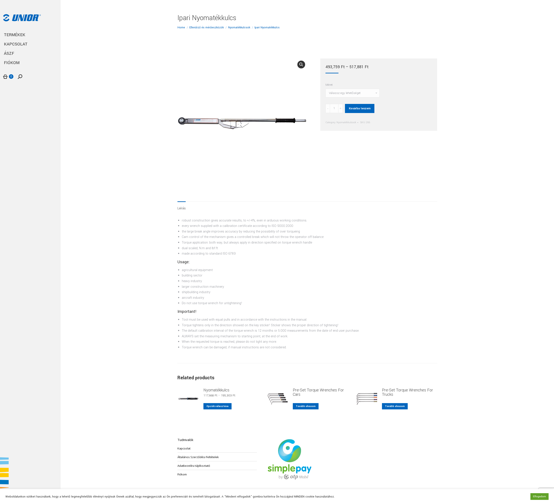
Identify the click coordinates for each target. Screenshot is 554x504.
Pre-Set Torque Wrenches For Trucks (407, 392)
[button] (301, 64)
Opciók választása (217, 406)
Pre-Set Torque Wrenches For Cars (318, 392)
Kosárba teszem (359, 108)
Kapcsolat (183, 448)
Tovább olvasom (306, 406)
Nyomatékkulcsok (346, 122)
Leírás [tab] (181, 208)
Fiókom (182, 474)
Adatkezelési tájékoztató (193, 466)
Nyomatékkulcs (216, 390)
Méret (329, 85)
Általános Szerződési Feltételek (198, 457)
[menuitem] (30, 35)
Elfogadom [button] (539, 496)
